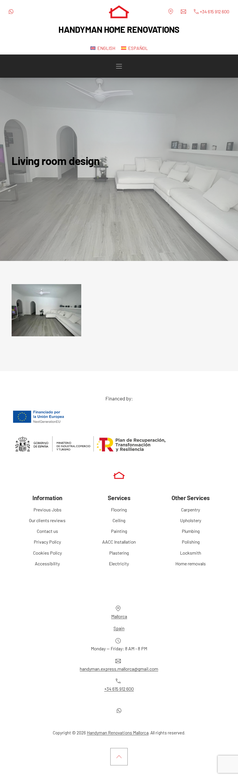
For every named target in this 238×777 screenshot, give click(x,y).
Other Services (191, 497)
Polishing (191, 541)
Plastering (119, 552)
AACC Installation (119, 541)
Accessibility (47, 563)
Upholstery (190, 520)
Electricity (119, 563)
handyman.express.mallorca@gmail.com (119, 668)
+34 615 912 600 (119, 688)
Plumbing (191, 531)
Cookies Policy (47, 552)
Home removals (190, 563)
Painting (119, 531)
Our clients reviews (47, 520)
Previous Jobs (47, 509)
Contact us (47, 531)
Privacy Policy (47, 541)
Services (119, 497)
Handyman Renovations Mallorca (118, 732)
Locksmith (190, 552)
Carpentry (190, 509)
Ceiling (119, 520)
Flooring (119, 509)
